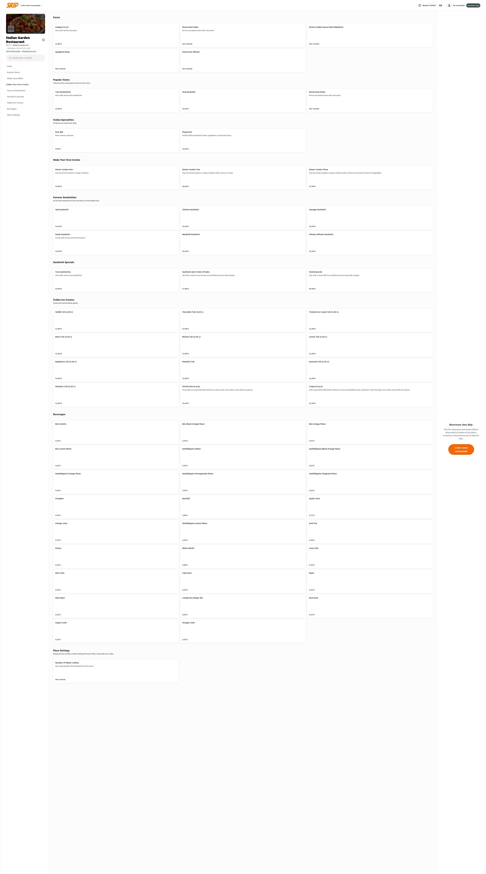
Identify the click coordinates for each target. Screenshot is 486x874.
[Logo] (13, 5)
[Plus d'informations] (43, 40)
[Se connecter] (449, 5)
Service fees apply (13, 51)
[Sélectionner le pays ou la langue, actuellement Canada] (440, 5)
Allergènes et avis (29, 51)
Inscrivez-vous (473, 5)
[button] (25, 66)
